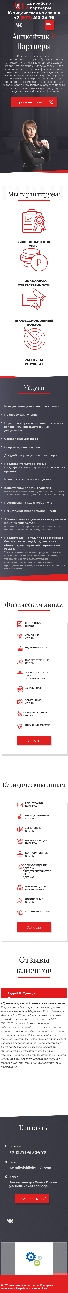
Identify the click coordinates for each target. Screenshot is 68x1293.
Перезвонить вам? (31, 1198)
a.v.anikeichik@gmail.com (30, 1167)
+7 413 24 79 (34, 17)
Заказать (34, 740)
